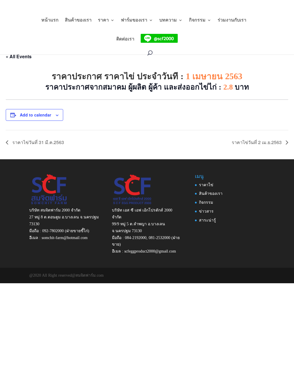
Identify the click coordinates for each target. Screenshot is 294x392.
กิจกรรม (197, 20)
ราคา (103, 20)
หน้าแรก (50, 20)
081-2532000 (159, 238)
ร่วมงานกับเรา (232, 20)
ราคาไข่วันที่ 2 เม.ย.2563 (257, 142)
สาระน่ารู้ (207, 220)
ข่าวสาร (206, 211)
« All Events (19, 56)
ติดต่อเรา (125, 39)
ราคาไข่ (206, 185)
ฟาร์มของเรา (134, 20)
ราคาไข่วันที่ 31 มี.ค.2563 (37, 142)
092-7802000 (53, 231)
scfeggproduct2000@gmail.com (150, 251)
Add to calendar (35, 115)
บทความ (168, 20)
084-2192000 (135, 238)
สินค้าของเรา (78, 20)
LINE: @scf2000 (230, 5)
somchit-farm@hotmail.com (65, 238)
